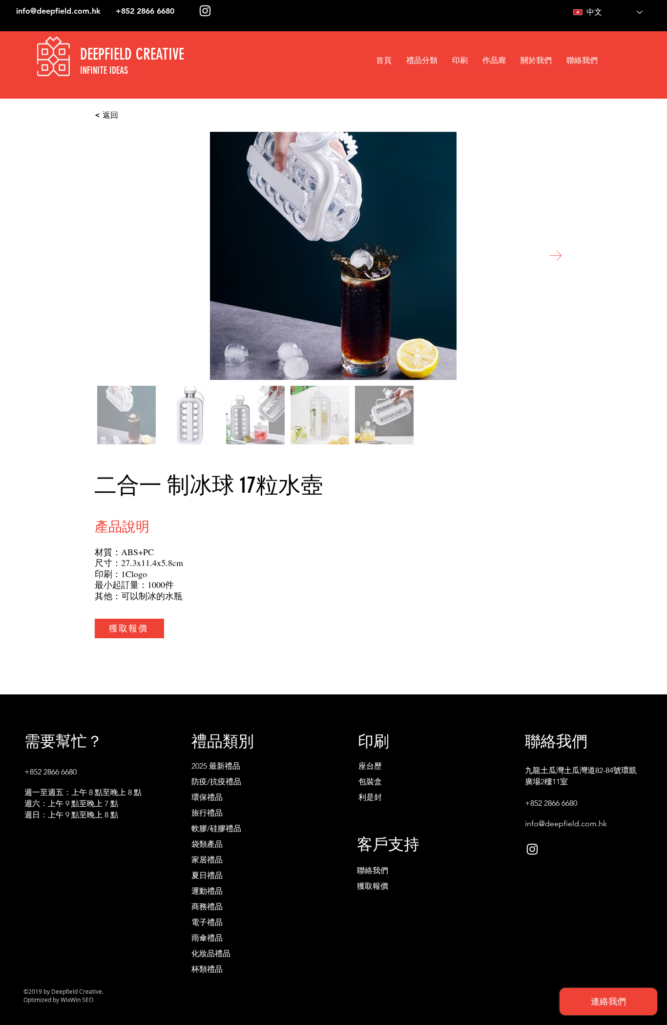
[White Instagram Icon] (205, 10)
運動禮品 (207, 891)
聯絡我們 (372, 870)
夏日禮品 (207, 875)
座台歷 (370, 766)
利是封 (370, 797)
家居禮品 (207, 859)
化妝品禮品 (210, 953)
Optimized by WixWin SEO (58, 1000)
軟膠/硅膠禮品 (216, 828)
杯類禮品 (207, 969)
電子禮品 (207, 922)
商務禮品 (207, 906)
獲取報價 (372, 886)
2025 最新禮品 (215, 766)
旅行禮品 (207, 812)
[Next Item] (555, 256)
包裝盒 (370, 781)
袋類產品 (207, 844)
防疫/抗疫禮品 (216, 781)
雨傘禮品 (207, 937)
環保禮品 (207, 797)
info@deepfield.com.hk (58, 11)
